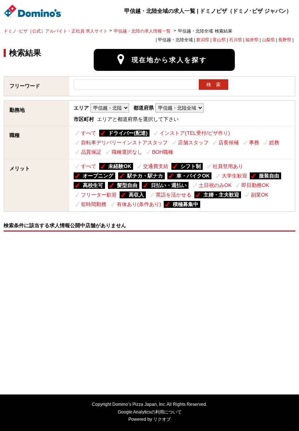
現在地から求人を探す (169, 60)
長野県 (284, 39)
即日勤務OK (255, 185)
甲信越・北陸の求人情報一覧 (143, 31)
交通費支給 (155, 166)
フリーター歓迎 (99, 195)
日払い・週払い (169, 185)
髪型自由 (127, 185)
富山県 (219, 39)
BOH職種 (162, 152)
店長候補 (228, 142)
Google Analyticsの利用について (150, 412)
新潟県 (202, 39)
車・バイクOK (193, 176)
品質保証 (91, 152)
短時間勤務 (93, 204)
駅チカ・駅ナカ (145, 176)
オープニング (98, 176)
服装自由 (269, 176)
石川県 (235, 39)
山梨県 (268, 39)
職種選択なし (127, 152)
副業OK (259, 195)
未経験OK (119, 166)
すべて (88, 133)
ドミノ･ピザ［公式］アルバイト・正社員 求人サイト (56, 31)
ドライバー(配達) (128, 133)
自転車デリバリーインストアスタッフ (124, 142)
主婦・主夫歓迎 (221, 195)
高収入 (136, 195)
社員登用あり (228, 166)
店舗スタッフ (193, 142)
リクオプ (162, 419)
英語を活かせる (173, 195)
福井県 (252, 39)
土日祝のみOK (215, 185)
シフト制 (190, 166)
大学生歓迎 (234, 176)
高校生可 (93, 185)
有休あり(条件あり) (139, 204)
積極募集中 (185, 204)
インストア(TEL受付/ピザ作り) (194, 133)
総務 (274, 142)
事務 (254, 142)
